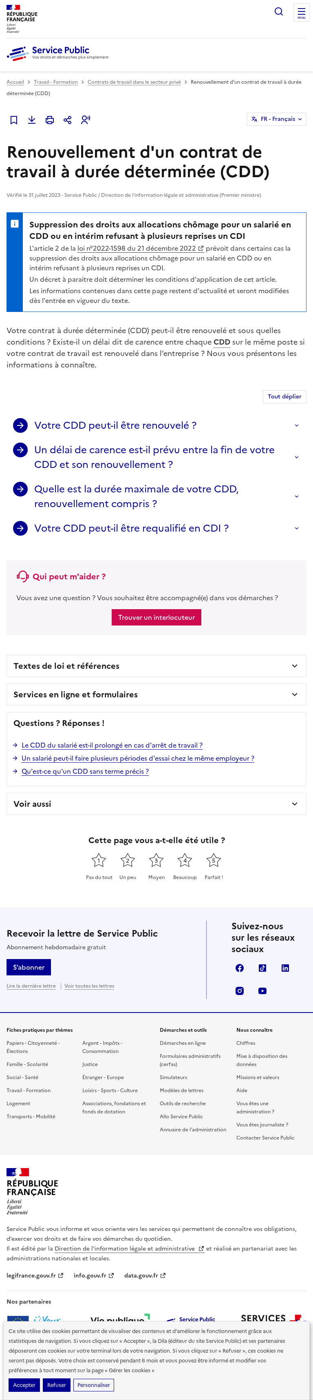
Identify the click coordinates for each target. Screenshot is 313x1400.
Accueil (15, 82)
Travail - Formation (56, 82)
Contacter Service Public (265, 1138)
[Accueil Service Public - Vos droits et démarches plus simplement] (59, 62)
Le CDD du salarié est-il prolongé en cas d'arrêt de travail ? (112, 745)
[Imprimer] (49, 120)
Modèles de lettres (181, 1090)
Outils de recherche (183, 1103)
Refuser (56, 1385)
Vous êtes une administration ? (255, 1107)
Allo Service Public (181, 1116)
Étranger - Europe (103, 1077)
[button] (85, 120)
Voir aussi (32, 804)
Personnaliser (93, 1385)
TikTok (262, 968)
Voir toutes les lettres (89, 986)
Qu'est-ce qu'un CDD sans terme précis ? (85, 771)
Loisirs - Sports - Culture (110, 1090)
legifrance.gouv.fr (31, 1275)
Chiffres (245, 1043)
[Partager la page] (67, 120)
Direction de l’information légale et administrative (125, 1248)
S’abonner (28, 967)
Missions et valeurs (257, 1077)
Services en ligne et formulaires (75, 694)
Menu (302, 18)
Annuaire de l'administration (193, 1129)
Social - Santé (22, 1077)
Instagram (239, 991)
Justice (90, 1064)
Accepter (24, 1385)
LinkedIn (285, 968)
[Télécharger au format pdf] (31, 120)
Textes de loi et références (66, 666)
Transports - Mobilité (31, 1116)
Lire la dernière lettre (31, 986)
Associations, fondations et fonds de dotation (114, 1107)
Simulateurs (173, 1077)
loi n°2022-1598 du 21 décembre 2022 (136, 248)
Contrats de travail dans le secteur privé (134, 82)
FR (278, 119)
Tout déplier (285, 396)
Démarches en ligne (183, 1043)
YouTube (262, 991)
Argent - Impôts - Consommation (102, 1047)
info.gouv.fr (90, 1275)
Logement (18, 1103)
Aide (241, 1090)
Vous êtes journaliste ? (262, 1124)
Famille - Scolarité (27, 1064)
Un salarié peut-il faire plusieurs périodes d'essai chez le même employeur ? (138, 758)
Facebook (239, 968)
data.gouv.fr (141, 1275)
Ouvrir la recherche (279, 11)
